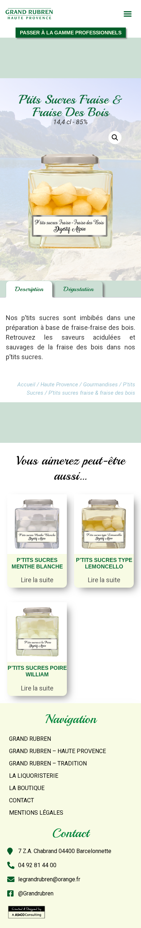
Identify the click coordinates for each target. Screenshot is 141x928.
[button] (127, 13)
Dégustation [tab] (78, 289)
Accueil (26, 384)
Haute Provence (59, 384)
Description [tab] (29, 289)
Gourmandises (100, 384)
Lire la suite (37, 580)
